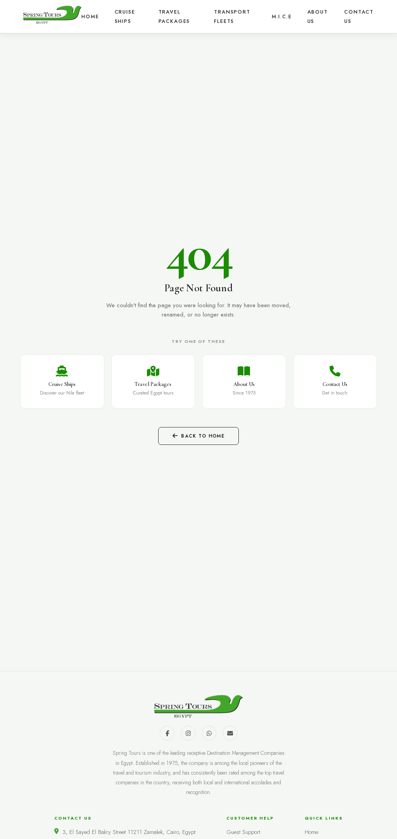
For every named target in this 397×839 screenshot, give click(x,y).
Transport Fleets (232, 16)
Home (90, 16)
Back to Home (202, 435)
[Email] (230, 733)
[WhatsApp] (209, 733)
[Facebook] (167, 733)
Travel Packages (174, 16)
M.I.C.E (282, 16)
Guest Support (243, 832)
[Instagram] (188, 733)
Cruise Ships (125, 16)
